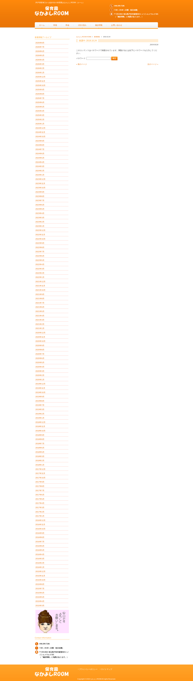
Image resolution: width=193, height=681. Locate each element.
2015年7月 (39, 589)
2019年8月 (39, 401)
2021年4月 (39, 316)
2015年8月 (39, 584)
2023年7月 (39, 200)
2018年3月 (39, 456)
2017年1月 (39, 516)
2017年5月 (39, 499)
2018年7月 (39, 443)
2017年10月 (40, 478)
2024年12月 (40, 128)
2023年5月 (39, 209)
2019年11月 (40, 388)
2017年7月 (39, 490)
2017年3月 (39, 507)
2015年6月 (39, 593)
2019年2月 (39, 414)
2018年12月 (40, 422)
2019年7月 (39, 405)
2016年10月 (40, 529)
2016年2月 (39, 563)
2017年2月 (39, 512)
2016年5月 (39, 550)
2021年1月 (39, 328)
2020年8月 (39, 350)
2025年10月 (40, 85)
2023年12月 (40, 179)
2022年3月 (39, 269)
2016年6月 (39, 546)
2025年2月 (39, 119)
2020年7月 (39, 354)
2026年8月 (39, 43)
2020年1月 (39, 380)
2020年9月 (39, 345)
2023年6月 (39, 205)
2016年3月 (39, 559)
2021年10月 (40, 290)
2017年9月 (39, 482)
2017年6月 (39, 495)
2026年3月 (39, 64)
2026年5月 (39, 55)
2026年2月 (39, 68)
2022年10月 (40, 239)
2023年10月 (40, 188)
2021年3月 (39, 320)
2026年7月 (39, 47)
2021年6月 (39, 307)
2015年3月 (39, 606)
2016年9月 (39, 533)
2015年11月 (40, 576)
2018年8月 (39, 439)
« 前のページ (81, 64)
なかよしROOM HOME (83, 37)
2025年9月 (39, 90)
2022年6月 (39, 256)
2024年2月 (39, 171)
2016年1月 (39, 567)
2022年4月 (39, 264)
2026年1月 (39, 73)
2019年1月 (39, 418)
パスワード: (81, 58)
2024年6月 (39, 153)
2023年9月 (39, 192)
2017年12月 (40, 469)
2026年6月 (39, 51)
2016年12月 (40, 520)
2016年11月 (40, 524)
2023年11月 (40, 183)
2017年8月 (39, 486)
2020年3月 (39, 371)
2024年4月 (39, 162)
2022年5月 (39, 260)
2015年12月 (40, 571)
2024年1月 (39, 175)
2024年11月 (40, 132)
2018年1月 (39, 465)
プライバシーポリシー (88, 669)
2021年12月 (40, 281)
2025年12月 (40, 77)
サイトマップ (106, 669)
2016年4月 (39, 554)
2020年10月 (40, 341)
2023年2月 (39, 222)
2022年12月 (40, 230)
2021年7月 (39, 303)
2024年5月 (39, 158)
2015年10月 (40, 580)
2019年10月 (40, 392)
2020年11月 (40, 337)
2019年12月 (40, 384)
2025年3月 (39, 115)
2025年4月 (39, 111)
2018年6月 (39, 448)
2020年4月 (39, 367)
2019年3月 (39, 409)
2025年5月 (39, 107)
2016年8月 (39, 537)
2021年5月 (39, 311)
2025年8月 (39, 94)
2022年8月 (39, 247)
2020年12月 (40, 333)
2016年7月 (39, 542)
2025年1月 (39, 124)
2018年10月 (40, 431)
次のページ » (152, 64)
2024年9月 (39, 141)
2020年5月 (39, 362)
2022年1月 (39, 277)
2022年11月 (40, 235)
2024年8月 (39, 145)
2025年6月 (39, 102)
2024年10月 (40, 136)
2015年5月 (39, 597)
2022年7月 (39, 252)
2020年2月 (39, 375)
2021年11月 (40, 286)
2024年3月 (39, 166)
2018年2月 (39, 460)
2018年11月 (40, 426)
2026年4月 (39, 60)
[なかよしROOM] (51, 14)
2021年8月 (39, 298)
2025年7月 (39, 98)
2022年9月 (39, 243)
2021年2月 (39, 324)
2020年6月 (39, 358)
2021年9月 (39, 294)
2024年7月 (39, 149)
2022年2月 (39, 273)
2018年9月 (39, 435)
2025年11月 (40, 81)
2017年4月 (39, 503)
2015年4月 (39, 601)
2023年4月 (39, 213)
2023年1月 (39, 226)
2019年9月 (39, 397)
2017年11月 (40, 473)
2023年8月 (39, 196)
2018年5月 (39, 452)
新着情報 (97, 37)
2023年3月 (39, 218)
